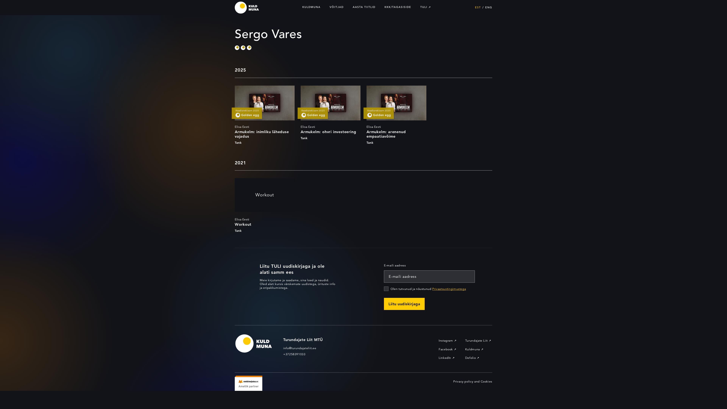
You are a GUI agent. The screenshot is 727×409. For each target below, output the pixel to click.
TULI (423, 7)
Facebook (446, 349)
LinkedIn (445, 358)
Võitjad (337, 7)
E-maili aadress (395, 265)
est (478, 7)
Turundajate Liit (476, 341)
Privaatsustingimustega (449, 289)
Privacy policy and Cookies (472, 381)
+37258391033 (294, 354)
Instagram (446, 341)
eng (488, 7)
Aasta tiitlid (364, 7)
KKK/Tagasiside (398, 7)
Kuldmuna (311, 7)
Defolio (470, 358)
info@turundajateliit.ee (299, 348)
